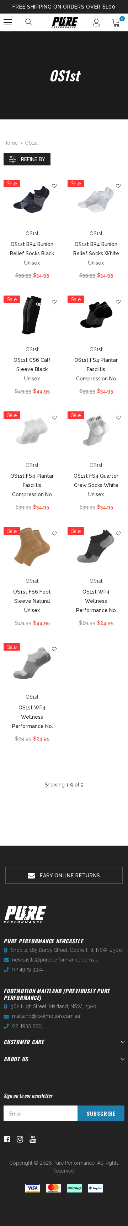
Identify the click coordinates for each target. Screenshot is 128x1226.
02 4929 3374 (27, 969)
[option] (64, 875)
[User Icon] (96, 22)
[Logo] (65, 22)
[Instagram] (18, 1139)
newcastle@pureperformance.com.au (55, 960)
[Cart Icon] (116, 22)
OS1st (31, 143)
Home (11, 143)
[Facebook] (5, 1139)
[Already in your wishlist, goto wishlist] (54, 186)
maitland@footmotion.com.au (46, 1016)
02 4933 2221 (27, 1025)
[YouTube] (31, 1139)
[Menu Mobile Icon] (8, 22)
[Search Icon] (29, 22)
